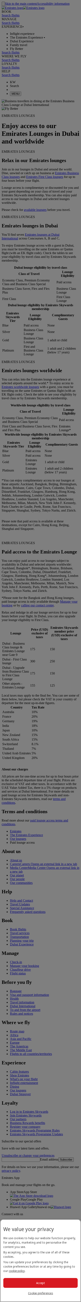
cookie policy (17, 1271)
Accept (40, 1283)
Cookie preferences (40, 1293)
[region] (40, 1260)
